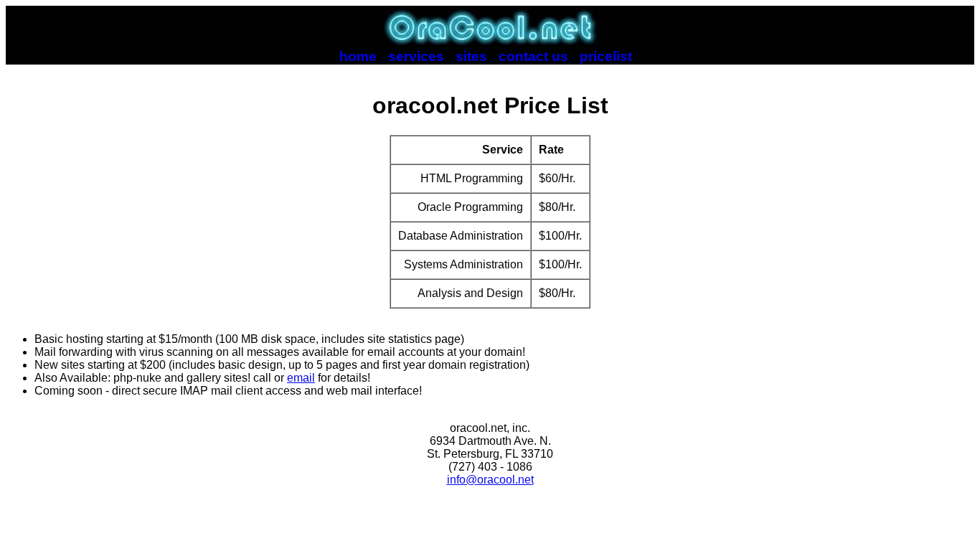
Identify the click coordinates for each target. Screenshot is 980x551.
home (358, 56)
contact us (533, 56)
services (416, 56)
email (301, 378)
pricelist (606, 56)
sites (471, 56)
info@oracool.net (490, 480)
